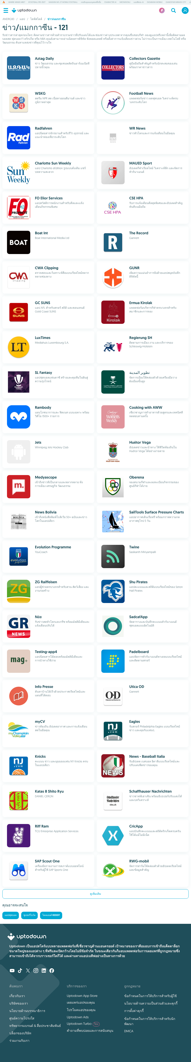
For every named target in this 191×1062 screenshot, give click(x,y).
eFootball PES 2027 (36, 2)
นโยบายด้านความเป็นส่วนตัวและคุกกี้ (150, 1003)
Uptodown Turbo (82, 1024)
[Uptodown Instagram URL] (36, 971)
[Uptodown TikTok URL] (20, 971)
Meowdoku (124, 2)
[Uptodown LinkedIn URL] (44, 971)
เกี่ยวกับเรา (17, 996)
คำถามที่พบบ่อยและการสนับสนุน (90, 1030)
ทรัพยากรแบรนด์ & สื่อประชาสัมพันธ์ (35, 1026)
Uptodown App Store (82, 996)
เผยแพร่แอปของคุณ (81, 1002)
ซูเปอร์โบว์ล (29, 915)
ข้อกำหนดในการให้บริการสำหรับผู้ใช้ (150, 996)
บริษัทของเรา (18, 1003)
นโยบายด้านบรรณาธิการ (27, 1011)
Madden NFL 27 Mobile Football (63, 2)
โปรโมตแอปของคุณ (81, 1010)
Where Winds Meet (16, 2)
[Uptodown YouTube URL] (12, 971)
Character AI (110, 2)
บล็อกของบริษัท (20, 1033)
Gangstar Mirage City (176, 2)
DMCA (128, 1031)
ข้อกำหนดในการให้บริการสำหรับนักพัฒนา (149, 1021)
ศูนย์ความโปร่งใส (21, 1018)
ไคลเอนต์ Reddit (51, 915)
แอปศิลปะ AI (138, 2)
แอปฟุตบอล (11, 915)
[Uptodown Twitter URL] (28, 971)
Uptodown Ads (78, 1017)
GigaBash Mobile (155, 2)
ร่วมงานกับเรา (19, 1041)
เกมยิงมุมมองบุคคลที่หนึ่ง (91, 2)
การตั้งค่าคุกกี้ (133, 1011)
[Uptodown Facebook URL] (52, 971)
